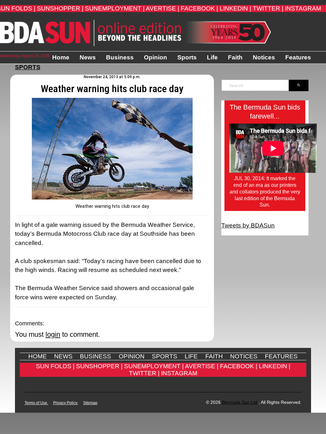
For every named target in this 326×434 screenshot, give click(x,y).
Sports (187, 57)
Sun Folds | (55, 366)
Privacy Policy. (65, 403)
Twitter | (268, 8)
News (88, 57)
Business (120, 57)
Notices (264, 57)
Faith (235, 57)
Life (212, 57)
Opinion (155, 57)
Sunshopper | (60, 8)
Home (60, 57)
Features (298, 57)
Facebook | (199, 8)
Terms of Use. (36, 403)
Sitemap (90, 403)
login (53, 334)
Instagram (303, 8)
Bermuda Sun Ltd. (240, 402)
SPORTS (27, 67)
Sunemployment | (115, 8)
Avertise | (162, 8)
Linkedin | (235, 8)
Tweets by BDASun (248, 225)
